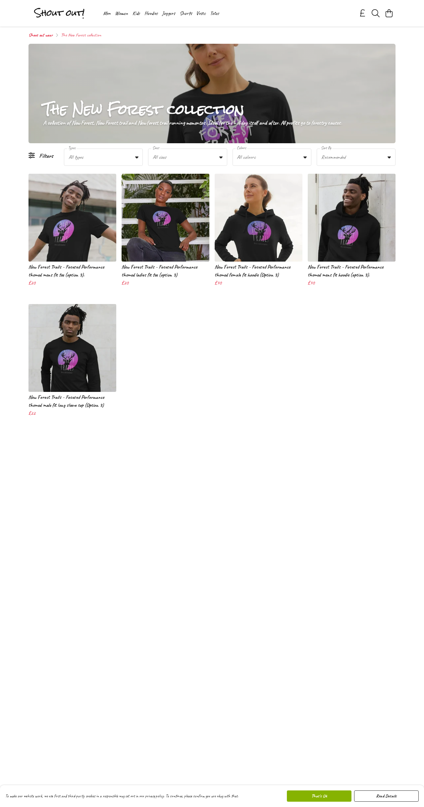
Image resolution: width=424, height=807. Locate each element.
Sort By (326, 148)
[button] (136, 157)
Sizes (155, 148)
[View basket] (389, 13)
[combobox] (103, 157)
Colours (241, 148)
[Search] (375, 13)
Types (72, 148)
